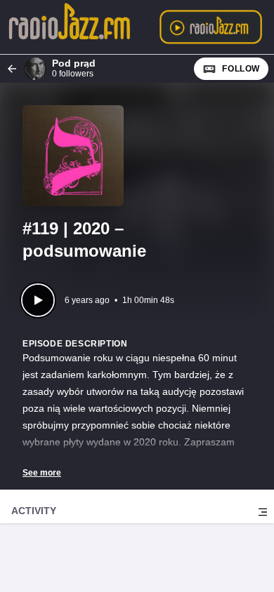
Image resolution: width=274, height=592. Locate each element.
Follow (241, 69)
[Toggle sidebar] (263, 512)
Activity (33, 510)
